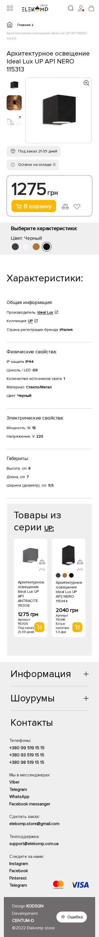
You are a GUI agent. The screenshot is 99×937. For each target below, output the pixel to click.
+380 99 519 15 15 (27, 748)
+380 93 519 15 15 (26, 755)
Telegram (18, 789)
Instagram (18, 863)
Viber (14, 782)
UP (30, 321)
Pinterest (18, 878)
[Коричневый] (36, 246)
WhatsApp (19, 796)
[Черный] (46, 246)
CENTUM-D (23, 920)
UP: (49, 528)
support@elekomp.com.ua (34, 843)
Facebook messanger (29, 804)
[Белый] (25, 246)
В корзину (38, 206)
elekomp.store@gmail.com (34, 823)
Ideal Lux (45, 312)
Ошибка (75, 917)
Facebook (18, 871)
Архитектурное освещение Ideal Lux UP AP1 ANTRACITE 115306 (31, 594)
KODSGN (34, 906)
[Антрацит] (15, 246)
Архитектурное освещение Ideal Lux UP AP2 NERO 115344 (69, 591)
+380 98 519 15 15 (26, 762)
